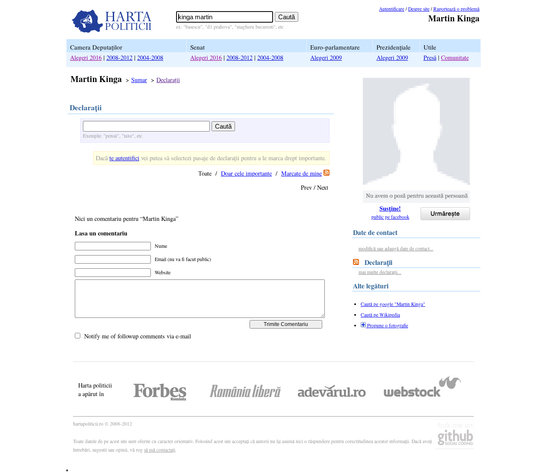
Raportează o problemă (456, 9)
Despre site (418, 9)
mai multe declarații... (380, 272)
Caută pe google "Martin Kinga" (393, 304)
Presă (429, 57)
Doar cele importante (246, 173)
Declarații (168, 80)
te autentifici (124, 158)
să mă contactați (159, 450)
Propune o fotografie (387, 325)
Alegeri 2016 (86, 57)
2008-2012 (119, 57)
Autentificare (391, 9)
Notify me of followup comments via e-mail (137, 336)
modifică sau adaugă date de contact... (396, 248)
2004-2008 (150, 57)
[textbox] (224, 17)
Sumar (139, 80)
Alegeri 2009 (326, 57)
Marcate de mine (301, 173)
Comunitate (455, 57)
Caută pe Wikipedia (380, 314)
